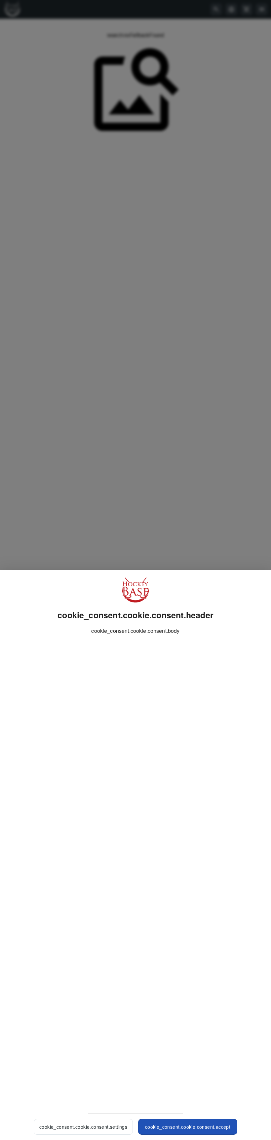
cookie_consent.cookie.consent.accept (187, 1126)
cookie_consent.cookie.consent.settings (83, 1126)
